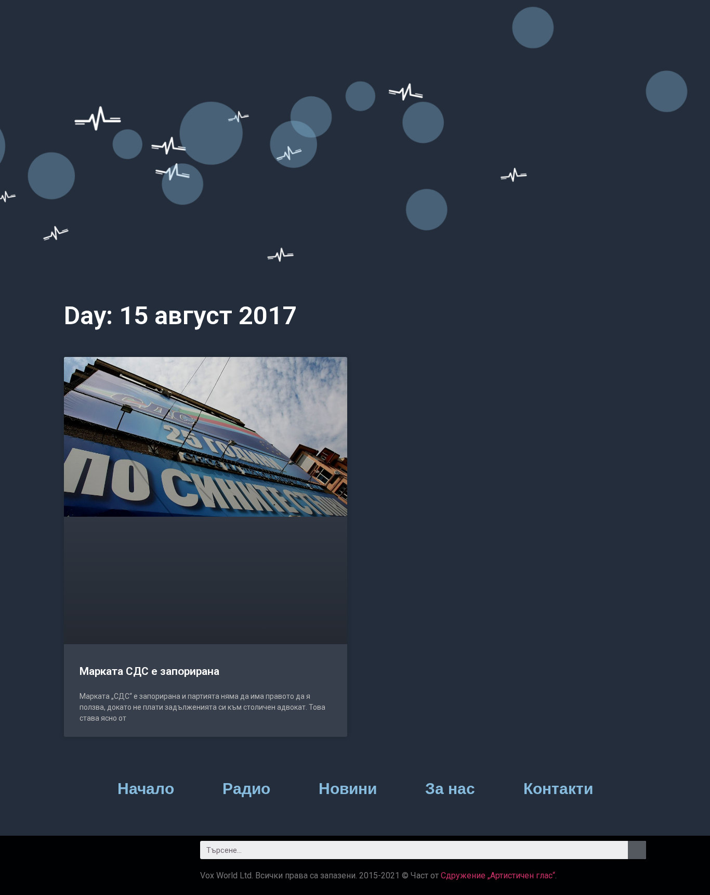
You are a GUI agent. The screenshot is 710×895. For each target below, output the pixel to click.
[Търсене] (637, 850)
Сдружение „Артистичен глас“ (498, 875)
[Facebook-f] (77, 854)
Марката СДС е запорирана (149, 671)
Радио (246, 788)
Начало (145, 788)
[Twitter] (106, 854)
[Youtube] (134, 854)
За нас (450, 788)
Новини (348, 788)
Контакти (558, 788)
